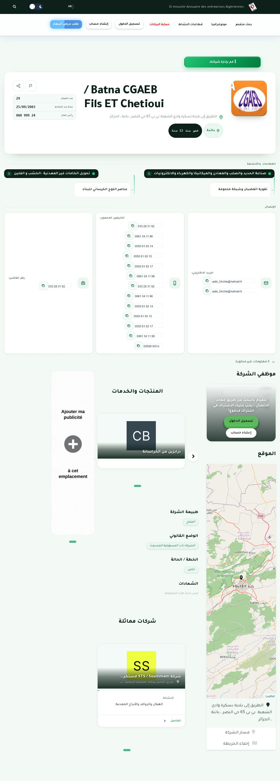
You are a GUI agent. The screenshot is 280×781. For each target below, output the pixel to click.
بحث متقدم (243, 24)
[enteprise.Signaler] (30, 85)
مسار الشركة (237, 733)
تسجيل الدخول (129, 24)
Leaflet (270, 696)
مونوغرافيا (219, 24)
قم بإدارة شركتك (221, 62)
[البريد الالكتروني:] (207, 280)
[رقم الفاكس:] (43, 285)
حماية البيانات (160, 24)
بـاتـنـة (211, 130)
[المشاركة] (18, 85)
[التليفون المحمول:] (133, 226)
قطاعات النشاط (190, 24)
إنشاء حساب (98, 24)
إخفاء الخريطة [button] (236, 744)
